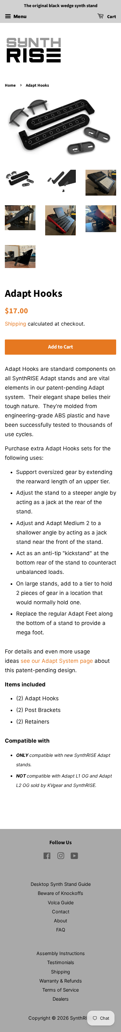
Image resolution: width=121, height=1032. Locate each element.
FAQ (60, 929)
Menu (19, 16)
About (60, 920)
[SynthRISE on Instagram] (60, 857)
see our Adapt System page (57, 661)
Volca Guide (61, 902)
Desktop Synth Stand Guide (61, 884)
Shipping (15, 323)
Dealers (61, 999)
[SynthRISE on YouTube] (74, 857)
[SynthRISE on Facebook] (47, 857)
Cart (111, 17)
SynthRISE (81, 1018)
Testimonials (60, 962)
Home (10, 85)
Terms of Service (60, 990)
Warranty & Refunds (60, 981)
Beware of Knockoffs (60, 893)
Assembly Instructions (60, 953)
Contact (60, 911)
